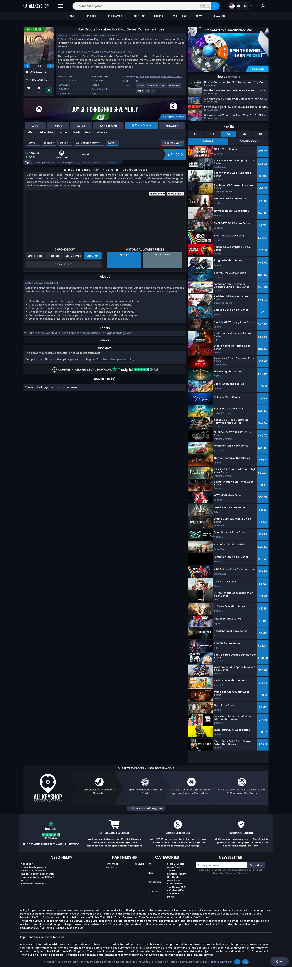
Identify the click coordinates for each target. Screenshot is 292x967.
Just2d (95, 84)
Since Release (35, 255)
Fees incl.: (169, 142)
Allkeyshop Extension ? (33, 883)
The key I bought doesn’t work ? (38, 873)
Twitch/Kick (111, 863)
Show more (233, 77)
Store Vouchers (175, 863)
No (245, 962)
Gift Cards (173, 877)
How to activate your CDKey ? (37, 877)
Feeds (76, 132)
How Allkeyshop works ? (34, 867)
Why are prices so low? (33, 870)
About (64, 132)
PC (137, 76)
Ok (237, 962)
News (88, 132)
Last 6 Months (73, 255)
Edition (64, 142)
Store (32, 142)
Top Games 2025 (176, 887)
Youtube (139, 863)
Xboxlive (102, 132)
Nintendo (153, 891)
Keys (111, 142)
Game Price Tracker (173, 869)
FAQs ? (25, 880)
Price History (47, 132)
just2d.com (97, 80)
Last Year (54, 255)
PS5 (147, 76)
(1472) (153, 369)
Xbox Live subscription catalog (115, 359)
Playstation (154, 882)
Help (281, 961)
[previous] (27, 66)
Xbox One (155, 76)
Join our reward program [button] (146, 808)
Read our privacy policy (220, 961)
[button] (263, 6)
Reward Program (176, 873)
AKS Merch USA (175, 890)
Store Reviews (174, 883)
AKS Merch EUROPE (173, 895)
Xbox (94, 93)
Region (47, 142)
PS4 (142, 76)
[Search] (215, 6)
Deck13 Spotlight (100, 89)
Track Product (63, 264)
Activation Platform (88, 142)
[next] (50, 66)
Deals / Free (173, 880)
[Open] (60, 6)
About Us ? (27, 863)
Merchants (111, 867)
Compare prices (110, 162)
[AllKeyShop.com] (35, 6)
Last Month (92, 255)
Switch (178, 76)
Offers (31, 132)
